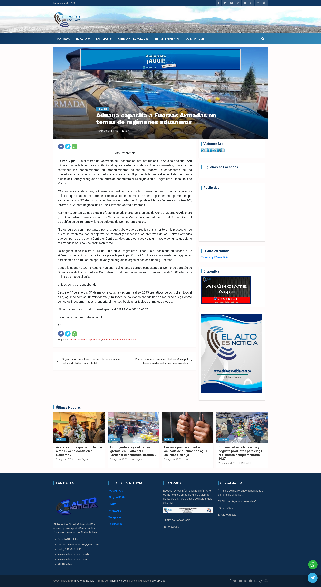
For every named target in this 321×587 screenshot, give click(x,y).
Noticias (102, 38)
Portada (63, 38)
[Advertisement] (231, 215)
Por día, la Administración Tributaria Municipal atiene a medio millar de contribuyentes (161, 361)
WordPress (158, 580)
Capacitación (94, 339)
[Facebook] (61, 146)
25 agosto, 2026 (172, 459)
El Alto (81, 38)
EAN (115, 131)
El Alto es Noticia (84, 580)
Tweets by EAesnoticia (214, 257)
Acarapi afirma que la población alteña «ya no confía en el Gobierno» (79, 451)
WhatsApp (114, 510)
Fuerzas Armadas (126, 339)
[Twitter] (68, 146)
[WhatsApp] (74, 146)
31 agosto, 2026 (64, 459)
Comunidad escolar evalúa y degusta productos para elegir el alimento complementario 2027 (240, 452)
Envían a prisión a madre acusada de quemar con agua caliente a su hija (185, 451)
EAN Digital (82, 459)
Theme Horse (118, 580)
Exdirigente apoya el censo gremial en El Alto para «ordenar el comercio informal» (133, 451)
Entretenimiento (167, 38)
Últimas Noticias (68, 407)
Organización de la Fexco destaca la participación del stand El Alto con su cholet (91, 361)
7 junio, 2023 (103, 131)
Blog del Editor (117, 497)
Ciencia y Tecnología (133, 38)
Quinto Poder (195, 38)
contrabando (109, 339)
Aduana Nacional (78, 339)
